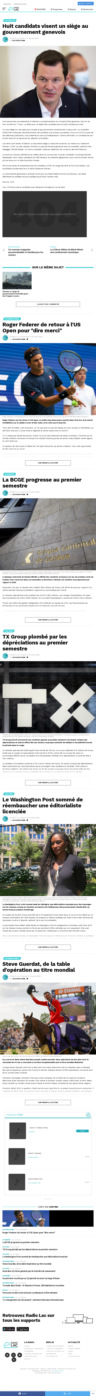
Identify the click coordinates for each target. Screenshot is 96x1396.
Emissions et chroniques (33, 1348)
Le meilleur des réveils (55, 1346)
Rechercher (88, 9)
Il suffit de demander (54, 1348)
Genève (70, 1346)
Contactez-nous (20, 4)
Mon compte (86, 3)
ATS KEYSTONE (18, 40)
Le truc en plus (74, 1356)
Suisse (70, 1351)
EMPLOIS (27, 1359)
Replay (72, 9)
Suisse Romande (74, 1348)
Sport (70, 1354)
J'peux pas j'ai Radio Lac (55, 1351)
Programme (57, 9)
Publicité (7, 4)
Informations (51, 1354)
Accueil (27, 1346)
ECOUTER (41, 9)
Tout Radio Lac (52, 1356)
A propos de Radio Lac (33, 1354)
